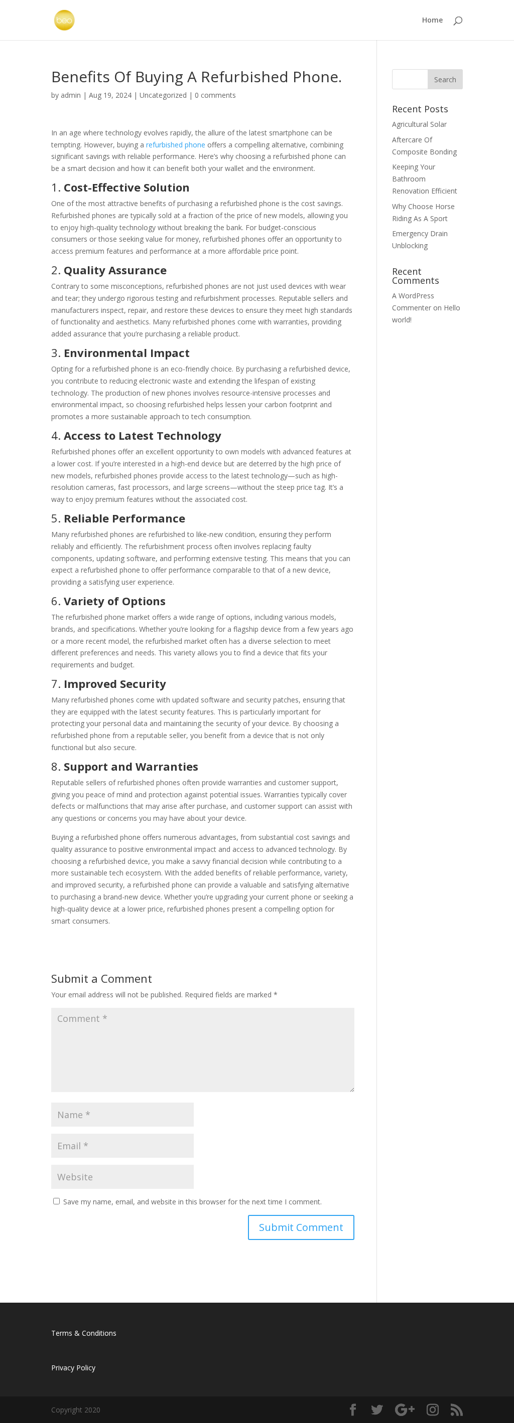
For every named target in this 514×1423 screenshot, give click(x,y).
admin (71, 95)
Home (432, 21)
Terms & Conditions (83, 1333)
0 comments (215, 95)
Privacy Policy (73, 1367)
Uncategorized (163, 95)
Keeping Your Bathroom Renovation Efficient (424, 179)
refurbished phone (175, 144)
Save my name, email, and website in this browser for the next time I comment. (192, 1201)
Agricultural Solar (419, 124)
